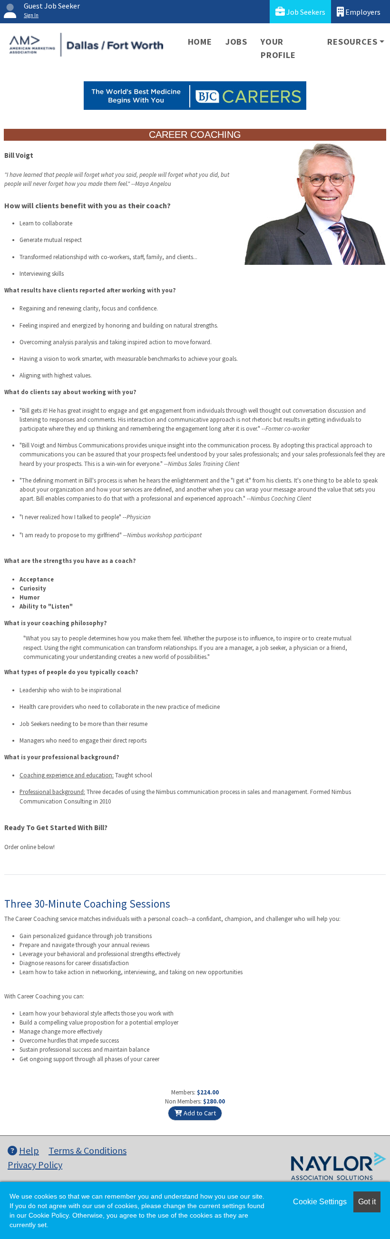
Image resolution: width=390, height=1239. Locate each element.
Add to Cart (199, 1113)
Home (200, 41)
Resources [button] (352, 41)
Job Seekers (305, 12)
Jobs (236, 41)
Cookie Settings (320, 1202)
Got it (367, 1202)
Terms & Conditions (88, 1150)
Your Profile (278, 48)
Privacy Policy (35, 1165)
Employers (362, 12)
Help (29, 1150)
